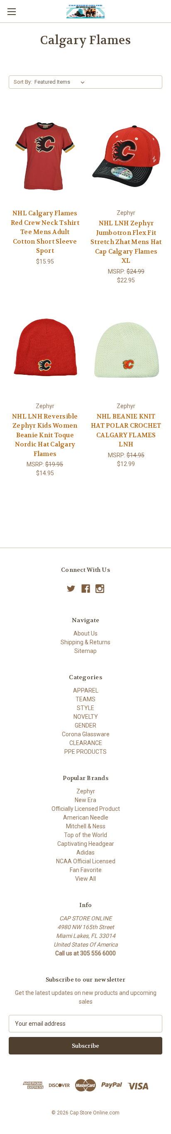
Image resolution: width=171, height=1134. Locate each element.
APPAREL (85, 690)
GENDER (85, 725)
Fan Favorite (86, 870)
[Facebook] (85, 588)
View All (85, 878)
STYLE (85, 708)
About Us (85, 633)
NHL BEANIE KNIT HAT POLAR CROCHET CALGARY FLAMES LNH (126, 430)
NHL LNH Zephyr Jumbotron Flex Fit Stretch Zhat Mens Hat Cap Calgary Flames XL (125, 242)
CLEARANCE (85, 743)
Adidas (85, 852)
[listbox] (61, 82)
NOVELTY (85, 716)
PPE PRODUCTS (85, 751)
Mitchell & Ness (85, 826)
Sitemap (85, 651)
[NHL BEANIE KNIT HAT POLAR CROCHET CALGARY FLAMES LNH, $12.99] (126, 350)
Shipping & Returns (85, 642)
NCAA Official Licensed (85, 861)
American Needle (85, 817)
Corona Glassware (86, 734)
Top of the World (85, 835)
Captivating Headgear (85, 843)
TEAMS (85, 699)
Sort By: (23, 82)
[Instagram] (99, 588)
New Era (85, 800)
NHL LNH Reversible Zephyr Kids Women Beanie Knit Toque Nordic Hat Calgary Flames (45, 435)
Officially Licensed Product (85, 808)
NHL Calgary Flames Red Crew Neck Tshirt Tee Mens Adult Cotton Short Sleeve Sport (45, 232)
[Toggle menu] (11, 11)
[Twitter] (71, 588)
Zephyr (85, 791)
